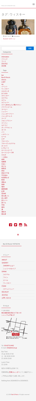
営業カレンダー (14, 372)
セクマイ (4, 125)
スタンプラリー (6, 120)
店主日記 (4, 63)
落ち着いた (5, 196)
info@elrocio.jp (12, 348)
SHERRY (5, 263)
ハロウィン (5, 134)
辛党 (3, 205)
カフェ (3, 100)
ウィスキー (5, 89)
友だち (3, 166)
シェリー (4, 111)
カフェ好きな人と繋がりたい (11, 105)
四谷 (3, 171)
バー (3, 132)
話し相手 (4, 198)
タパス (3, 130)
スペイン (4, 123)
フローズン (5, 141)
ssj (2, 84)
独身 (3, 184)
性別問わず (5, 177)
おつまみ (4, 93)
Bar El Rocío (5, 77)
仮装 (3, 159)
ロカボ (3, 155)
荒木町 (3, 193)
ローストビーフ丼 (7, 152)
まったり (4, 146)
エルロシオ (5, 91)
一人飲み (4, 157)
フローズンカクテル (8, 143)
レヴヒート (5, 148)
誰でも (3, 202)
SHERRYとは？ (9, 266)
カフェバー (5, 102)
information (5, 57)
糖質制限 (4, 189)
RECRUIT (5, 292)
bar (2, 75)
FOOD (4, 286)
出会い (3, 164)
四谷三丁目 (5, 173)
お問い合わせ (6, 298)
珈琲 (3, 187)
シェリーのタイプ (9, 268)
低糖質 (3, 161)
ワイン (5, 277)
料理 (3, 180)
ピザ (3, 139)
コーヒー (4, 109)
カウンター (5, 95)
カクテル (4, 98)
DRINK (4, 271)
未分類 (3, 66)
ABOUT (4, 260)
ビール (3, 136)
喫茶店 (3, 168)
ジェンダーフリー (7, 114)
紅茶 (3, 191)
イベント (4, 86)
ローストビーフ (6, 150)
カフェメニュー (8, 289)
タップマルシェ (6, 127)
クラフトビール (6, 107)
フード (3, 61)
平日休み (4, 175)
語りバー (4, 200)
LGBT (3, 82)
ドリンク (4, 59)
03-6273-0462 (9, 345)
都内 (3, 207)
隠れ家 (3, 214)
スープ (3, 118)
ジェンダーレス (6, 116)
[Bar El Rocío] (3, 3)
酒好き (3, 212)
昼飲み (3, 182)
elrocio (3, 80)
